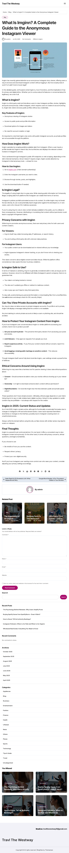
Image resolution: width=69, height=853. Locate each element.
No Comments (26, 39)
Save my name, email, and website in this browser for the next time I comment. (26, 583)
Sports (5, 744)
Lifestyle (6, 725)
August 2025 (7, 661)
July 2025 (6, 666)
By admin (8, 39)
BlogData (40, 850)
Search (5, 593)
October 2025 (7, 651)
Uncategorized (8, 763)
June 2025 (6, 671)
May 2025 (6, 675)
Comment (5, 534)
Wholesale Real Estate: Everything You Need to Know (20, 628)
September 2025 (8, 656)
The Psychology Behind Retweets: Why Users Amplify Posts (23, 609)
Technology (7, 748)
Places (5, 739)
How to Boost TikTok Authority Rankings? (17, 619)
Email (4, 567)
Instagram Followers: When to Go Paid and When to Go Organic (24, 624)
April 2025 (6, 680)
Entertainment (8, 705)
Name (4, 558)
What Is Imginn (38, 39)
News (5, 729)
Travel (5, 758)
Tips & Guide (7, 753)
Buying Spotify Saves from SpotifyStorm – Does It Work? (21, 614)
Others (5, 734)
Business (6, 701)
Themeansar (49, 850)
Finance (5, 715)
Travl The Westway (11, 3)
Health (5, 720)
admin (40, 489)
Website (4, 575)
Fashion (5, 710)
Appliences (7, 691)
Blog (5, 17)
